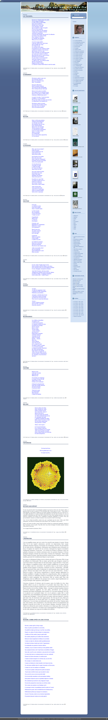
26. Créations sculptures (78, 58)
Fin (24, 261)
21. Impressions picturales (79, 51)
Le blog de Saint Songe (78, 253)
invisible (55, 397)
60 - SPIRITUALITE (77, 82)
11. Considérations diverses (79, 42)
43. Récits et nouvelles (78, 70)
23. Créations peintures (78, 54)
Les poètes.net (76, 257)
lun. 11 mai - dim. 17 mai (78, 311)
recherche (64, 613)
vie (60, 499)
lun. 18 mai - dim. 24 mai (78, 310)
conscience (56, 361)
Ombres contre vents (78, 262)
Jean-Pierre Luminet (78, 249)
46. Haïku (75, 74)
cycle (55, 278)
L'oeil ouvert (76, 250)
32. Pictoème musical (78, 64)
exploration (25, 614)
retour (59, 68)
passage (24, 500)
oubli (64, 361)
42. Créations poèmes (78, 68)
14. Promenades (77, 46)
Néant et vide (80, 284)
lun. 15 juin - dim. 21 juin (78, 304)
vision (61, 613)
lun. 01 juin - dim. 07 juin (78, 307)
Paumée (75, 263)
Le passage (27, 145)
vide (59, 195)
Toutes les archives (77, 316)
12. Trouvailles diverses (78, 43)
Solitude (26, 201)
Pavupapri (76, 265)
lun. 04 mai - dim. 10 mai (78, 313)
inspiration (58, 613)
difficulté (62, 532)
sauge (74, 283)
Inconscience (27, 316)
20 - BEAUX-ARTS (77, 49)
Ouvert (25, 285)
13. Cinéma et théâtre (78, 45)
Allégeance (76, 215)
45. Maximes (76, 73)
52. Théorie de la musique (79, 79)
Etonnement (27, 74)
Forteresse (27, 442)
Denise (74, 284)
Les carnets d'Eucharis (78, 256)
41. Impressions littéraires (79, 67)
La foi (79, 280)
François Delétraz (77, 243)
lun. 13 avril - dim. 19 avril (79, 314)
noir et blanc (63, 278)
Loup (74, 286)
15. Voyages (76, 48)
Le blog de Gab (77, 252)
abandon (63, 310)
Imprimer (66, 139)
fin (56, 310)
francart (74, 281)
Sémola (75, 268)
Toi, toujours (76, 221)
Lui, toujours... (28, 16)
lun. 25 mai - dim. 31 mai (78, 309)
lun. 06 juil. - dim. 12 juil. (78, 301)
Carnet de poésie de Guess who (79, 237)
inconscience (60, 361)
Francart (74, 291)
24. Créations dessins (78, 55)
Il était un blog (76, 245)
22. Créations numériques (79, 52)
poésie (58, 704)
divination (62, 68)
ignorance (55, 68)
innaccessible (59, 397)
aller (57, 195)
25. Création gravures (78, 56)
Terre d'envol (76, 269)
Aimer (75, 228)
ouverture (61, 139)
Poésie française (77, 266)
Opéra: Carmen (81, 291)
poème (55, 437)
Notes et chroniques (78, 260)
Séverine (74, 279)
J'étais (75, 226)
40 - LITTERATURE (77, 65)
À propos (74, 21)
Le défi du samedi (77, 255)
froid (54, 255)
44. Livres (75, 71)
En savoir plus (78, 718)
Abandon (75, 217)
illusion (62, 437)
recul (57, 255)
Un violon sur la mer (78, 271)
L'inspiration (27, 538)
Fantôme (26, 368)
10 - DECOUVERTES (78, 40)
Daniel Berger (75, 292)
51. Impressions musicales (79, 77)
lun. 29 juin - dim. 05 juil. (78, 303)
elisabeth (74, 288)
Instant (75, 218)
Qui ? (75, 220)
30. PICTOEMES (77, 61)
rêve (59, 255)
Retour (25, 116)
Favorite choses (77, 242)
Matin (75, 223)
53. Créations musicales (78, 80)
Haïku (78, 281)
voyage (57, 532)
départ (57, 278)
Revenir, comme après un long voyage (36, 619)
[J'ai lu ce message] (106, 718)
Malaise (25, 404)
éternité (66, 499)
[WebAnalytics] (1, 1)
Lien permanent (41, 68)
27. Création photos (77, 59)
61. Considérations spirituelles (77, 84)
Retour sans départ (30, 506)
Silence (75, 224)
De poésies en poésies (78, 239)
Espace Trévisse (77, 240)
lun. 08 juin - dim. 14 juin (78, 306)
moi (57, 437)
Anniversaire (80, 279)
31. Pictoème (76, 62)
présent (57, 139)
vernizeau (75, 280)
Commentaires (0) (47, 68)
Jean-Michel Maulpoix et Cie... (78, 247)
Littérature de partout (78, 259)
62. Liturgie (76, 85)
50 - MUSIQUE (76, 76)
